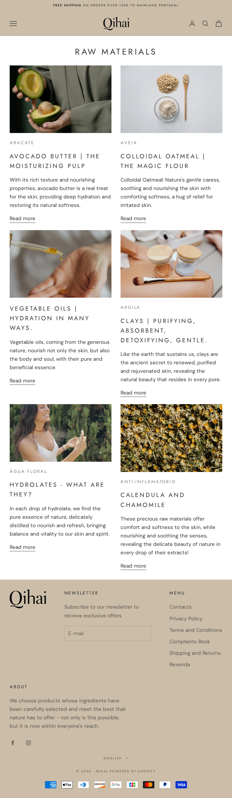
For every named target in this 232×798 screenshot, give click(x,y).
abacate (22, 143)
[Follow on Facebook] (13, 743)
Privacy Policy (185, 618)
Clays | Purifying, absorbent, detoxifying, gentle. (164, 330)
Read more (22, 218)
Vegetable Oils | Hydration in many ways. (50, 318)
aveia (129, 143)
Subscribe (89, 654)
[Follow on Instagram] (28, 743)
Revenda (179, 664)
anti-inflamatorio (148, 482)
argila (130, 307)
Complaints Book (189, 641)
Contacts (180, 606)
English (113, 758)
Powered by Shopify (133, 771)
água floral (28, 471)
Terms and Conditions (195, 630)
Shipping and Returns (195, 653)
